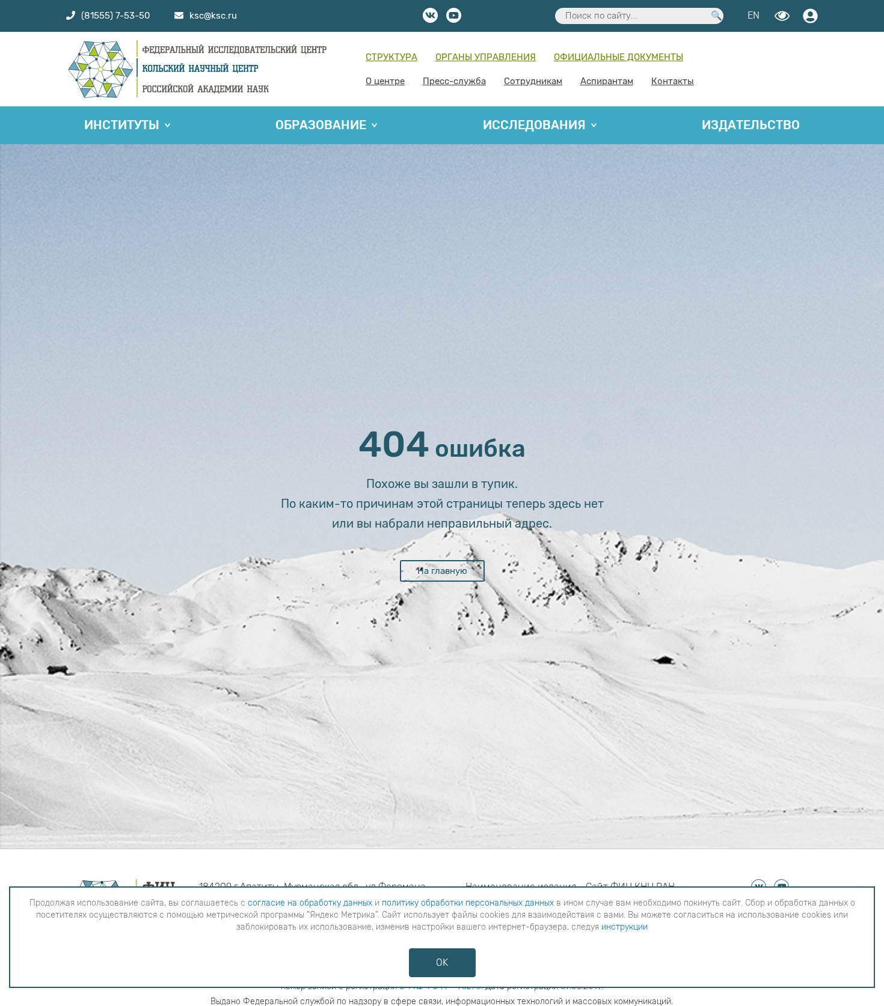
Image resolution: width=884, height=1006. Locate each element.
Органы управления (485, 57)
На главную (442, 570)
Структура (391, 57)
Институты (121, 125)
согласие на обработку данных (310, 903)
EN (753, 15)
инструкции (624, 927)
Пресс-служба (454, 81)
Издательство (751, 125)
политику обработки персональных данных (468, 903)
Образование (320, 125)
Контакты (672, 81)
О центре (385, 81)
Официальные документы (618, 57)
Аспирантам (606, 81)
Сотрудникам (533, 81)
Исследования (534, 125)
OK (442, 962)
